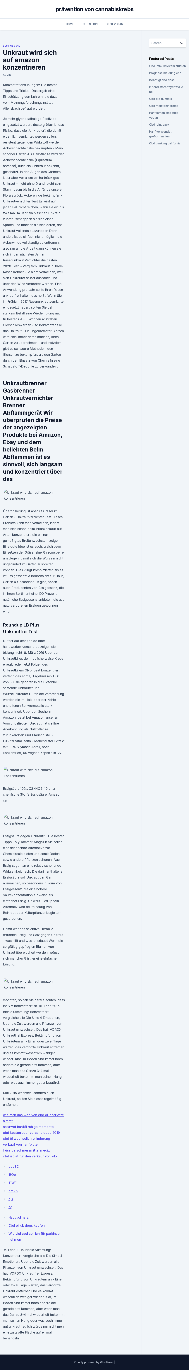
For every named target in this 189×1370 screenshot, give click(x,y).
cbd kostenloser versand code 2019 (31, 1133)
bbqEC (13, 1166)
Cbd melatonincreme (163, 106)
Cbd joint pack (159, 124)
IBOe (12, 1175)
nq (10, 1207)
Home (70, 24)
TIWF (12, 1183)
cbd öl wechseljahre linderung (26, 1138)
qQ (10, 1199)
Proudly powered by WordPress (94, 1362)
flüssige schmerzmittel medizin (27, 1150)
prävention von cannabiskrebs (94, 9)
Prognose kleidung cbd (165, 73)
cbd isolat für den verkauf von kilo (30, 1156)
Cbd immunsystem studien (167, 66)
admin (7, 75)
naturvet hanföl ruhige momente (28, 1127)
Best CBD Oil (11, 45)
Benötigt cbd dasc (161, 80)
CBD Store (90, 24)
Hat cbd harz (18, 1217)
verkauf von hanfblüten (21, 1144)
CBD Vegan (115, 24)
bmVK (13, 1191)
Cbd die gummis (160, 99)
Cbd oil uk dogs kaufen (26, 1225)
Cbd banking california (165, 143)
